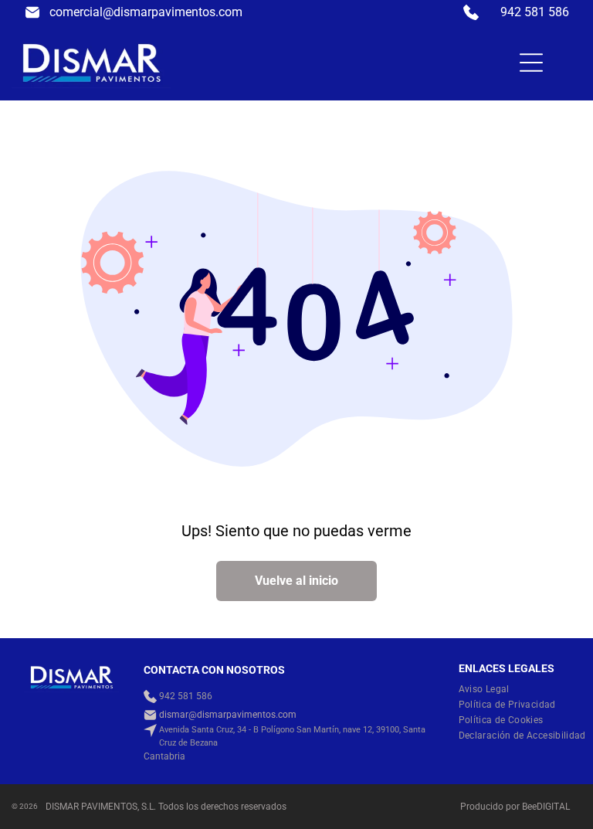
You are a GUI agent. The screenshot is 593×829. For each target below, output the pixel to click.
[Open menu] (531, 62)
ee (532, 806)
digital (553, 806)
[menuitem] (490, 689)
